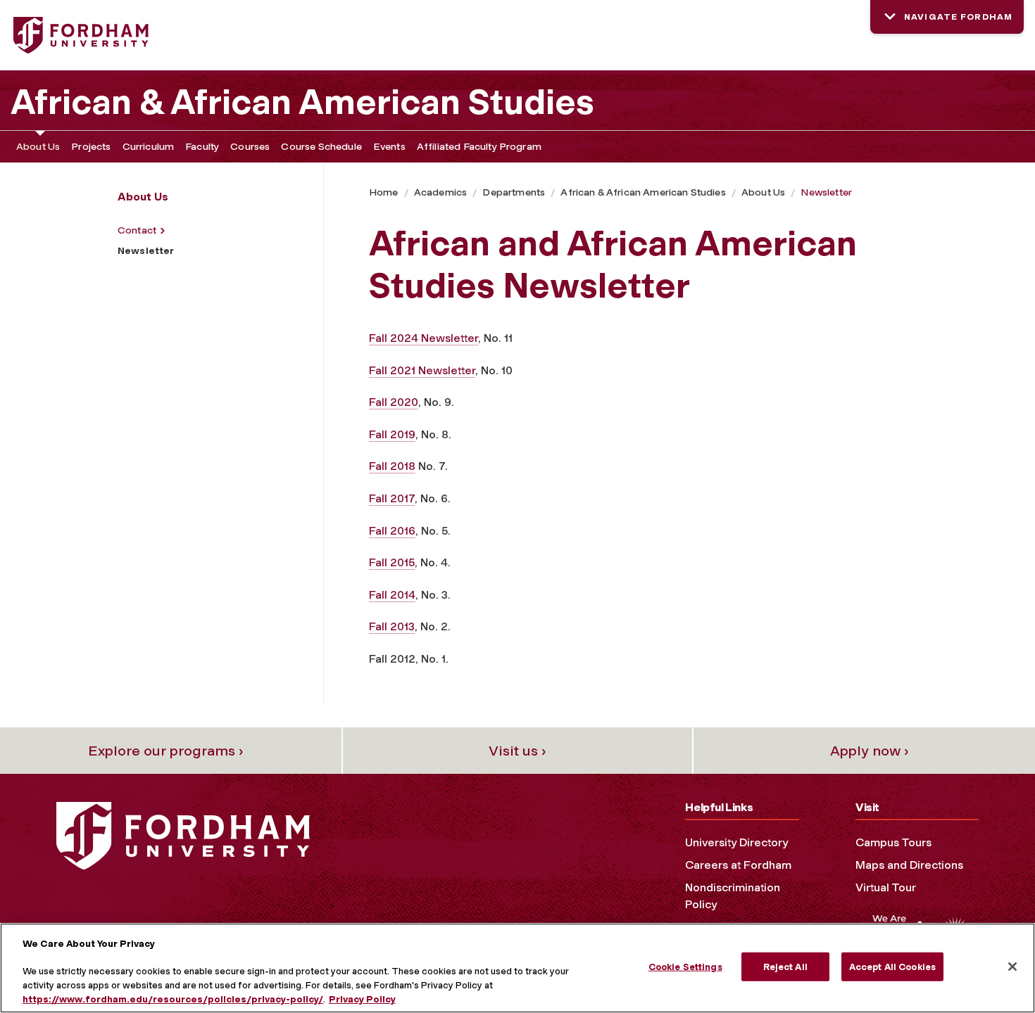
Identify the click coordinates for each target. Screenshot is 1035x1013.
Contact (137, 230)
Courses (250, 147)
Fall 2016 (392, 530)
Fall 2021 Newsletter (422, 370)
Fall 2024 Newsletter (423, 338)
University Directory (736, 842)
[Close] (1012, 966)
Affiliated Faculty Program (479, 147)
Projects (91, 147)
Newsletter (826, 192)
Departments (513, 192)
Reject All (785, 967)
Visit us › (517, 750)
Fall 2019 (392, 434)
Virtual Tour (885, 887)
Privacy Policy (362, 998)
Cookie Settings (685, 967)
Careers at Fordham (738, 865)
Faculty (202, 147)
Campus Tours (893, 842)
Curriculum (149, 147)
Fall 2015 (392, 562)
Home (384, 192)
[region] (517, 968)
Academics (440, 192)
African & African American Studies (302, 102)
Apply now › (869, 750)
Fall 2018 (392, 466)
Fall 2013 (392, 626)
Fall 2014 (392, 594)
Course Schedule (321, 147)
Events (389, 147)
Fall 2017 (392, 498)
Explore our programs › (166, 750)
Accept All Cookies (892, 967)
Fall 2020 (393, 402)
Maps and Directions (909, 865)
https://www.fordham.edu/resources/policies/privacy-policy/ (173, 998)
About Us (38, 147)
